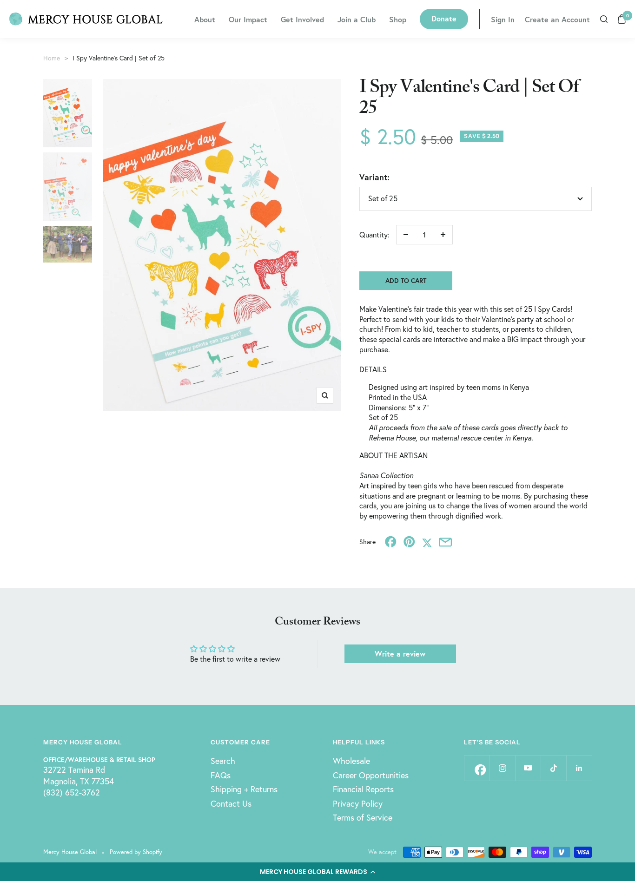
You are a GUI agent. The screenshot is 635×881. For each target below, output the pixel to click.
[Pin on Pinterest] (409, 541)
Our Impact (248, 19)
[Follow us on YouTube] (528, 768)
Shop (397, 19)
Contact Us (231, 803)
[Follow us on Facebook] (476, 768)
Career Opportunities (371, 775)
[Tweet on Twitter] (427, 541)
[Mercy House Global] (86, 19)
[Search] (604, 19)
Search (223, 760)
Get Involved (302, 19)
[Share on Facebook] (391, 541)
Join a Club (356, 19)
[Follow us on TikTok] (553, 768)
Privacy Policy (358, 803)
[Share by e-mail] (445, 541)
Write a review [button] (400, 653)
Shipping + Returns (244, 789)
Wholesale (351, 760)
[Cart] (622, 19)
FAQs (221, 775)
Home (51, 57)
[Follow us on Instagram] (502, 768)
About (204, 19)
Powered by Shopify (136, 852)
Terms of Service (362, 817)
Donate (443, 18)
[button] (317, 871)
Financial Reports (363, 789)
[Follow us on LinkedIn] (579, 768)
